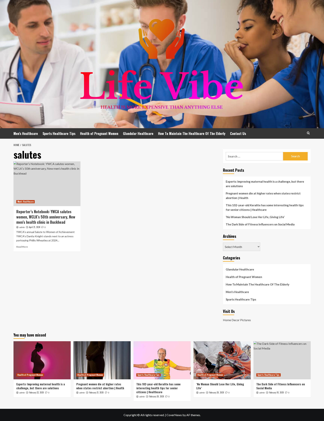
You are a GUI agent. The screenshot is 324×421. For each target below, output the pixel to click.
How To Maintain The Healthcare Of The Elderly (191, 133)
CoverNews (174, 415)
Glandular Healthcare (138, 133)
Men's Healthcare (25, 201)
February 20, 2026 (156, 396)
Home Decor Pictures (237, 320)
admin (22, 227)
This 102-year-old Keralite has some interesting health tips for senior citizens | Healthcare (265, 207)
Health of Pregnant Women (99, 133)
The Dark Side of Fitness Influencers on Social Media (260, 224)
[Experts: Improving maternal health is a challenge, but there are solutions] (42, 360)
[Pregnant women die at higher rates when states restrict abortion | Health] (102, 360)
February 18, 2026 (276, 392)
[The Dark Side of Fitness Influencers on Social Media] (282, 360)
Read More (22, 246)
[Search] (308, 133)
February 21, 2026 (96, 392)
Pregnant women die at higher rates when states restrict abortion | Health (263, 196)
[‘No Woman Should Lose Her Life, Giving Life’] (222, 360)
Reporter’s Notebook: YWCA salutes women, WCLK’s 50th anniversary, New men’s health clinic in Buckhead (45, 217)
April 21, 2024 (34, 227)
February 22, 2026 (36, 392)
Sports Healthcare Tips (59, 133)
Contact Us (238, 133)
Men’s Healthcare (26, 133)
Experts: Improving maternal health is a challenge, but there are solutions (265, 184)
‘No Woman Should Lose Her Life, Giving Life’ (255, 217)
